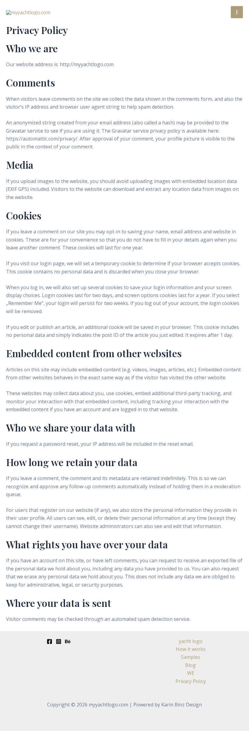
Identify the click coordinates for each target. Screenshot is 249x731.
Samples (190, 657)
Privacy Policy (191, 681)
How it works (191, 649)
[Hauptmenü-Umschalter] (237, 12)
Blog (190, 665)
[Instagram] (58, 641)
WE (190, 673)
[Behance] (67, 641)
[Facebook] (49, 641)
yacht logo (191, 641)
